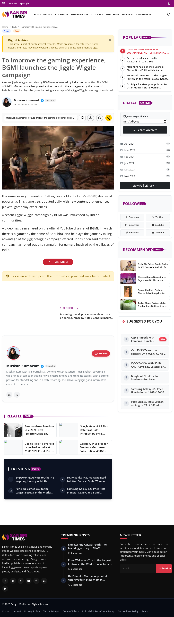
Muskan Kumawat (26, 100)
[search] (169, 14)
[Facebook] (5, 581)
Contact (6, 611)
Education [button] (142, 14)
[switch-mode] (169, 3)
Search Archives (145, 130)
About (17, 611)
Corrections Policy (128, 611)
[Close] (110, 40)
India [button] (46, 14)
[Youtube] (28, 581)
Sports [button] (126, 14)
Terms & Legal (51, 611)
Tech (14, 26)
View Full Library (145, 185)
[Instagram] (21, 581)
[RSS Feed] (17, 395)
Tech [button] (98, 14)
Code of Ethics (71, 611)
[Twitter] (13, 581)
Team (145, 611)
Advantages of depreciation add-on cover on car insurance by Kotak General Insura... (86, 315)
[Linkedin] (44, 581)
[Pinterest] (36, 581)
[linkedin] (9, 395)
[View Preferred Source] (99, 118)
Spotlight (25, 3)
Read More (58, 262)
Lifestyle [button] (111, 14)
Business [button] (60, 14)
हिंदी (3, 3)
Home (37, 14)
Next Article (67, 308)
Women (13, 3)
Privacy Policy (32, 611)
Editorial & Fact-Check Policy (98, 611)
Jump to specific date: (135, 116)
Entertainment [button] (80, 14)
